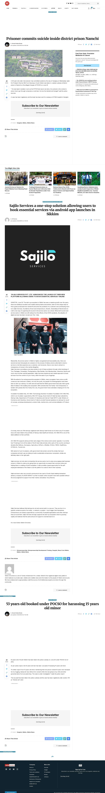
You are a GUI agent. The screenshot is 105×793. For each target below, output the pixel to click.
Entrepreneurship (22, 550)
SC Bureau (57, 195)
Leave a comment (62, 136)
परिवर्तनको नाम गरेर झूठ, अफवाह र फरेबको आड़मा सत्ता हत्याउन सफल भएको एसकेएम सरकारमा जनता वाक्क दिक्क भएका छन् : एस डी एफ (86, 71)
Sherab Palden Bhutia (17, 43)
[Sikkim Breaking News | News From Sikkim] (7, 3)
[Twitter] (69, 3)
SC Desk (8, 193)
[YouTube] (71, 3)
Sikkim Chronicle (25, 522)
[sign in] (89, 8)
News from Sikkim (63, 550)
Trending (56, 755)
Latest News (52, 12)
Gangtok (19, 123)
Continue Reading (7, 596)
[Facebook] (67, 3)
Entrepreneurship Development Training (40, 550)
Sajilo (15, 309)
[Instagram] (73, 3)
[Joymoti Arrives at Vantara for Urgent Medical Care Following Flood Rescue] (16, 178)
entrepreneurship (48, 201)
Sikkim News (31, 123)
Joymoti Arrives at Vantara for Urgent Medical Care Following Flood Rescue (16, 188)
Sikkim (24, 123)
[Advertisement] (52, 24)
